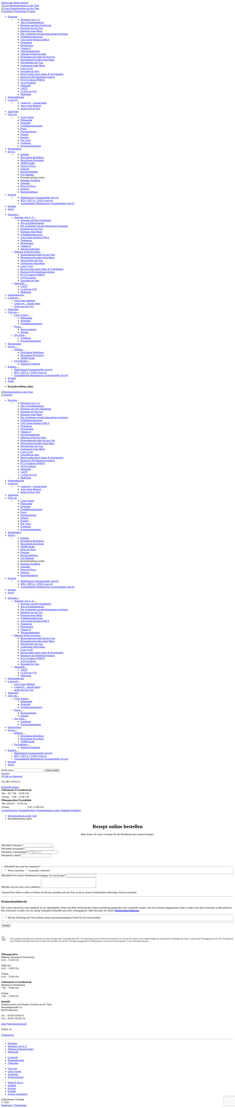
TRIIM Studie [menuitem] (27, 358)
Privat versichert (16, 870)
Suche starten (52, 770)
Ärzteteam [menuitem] (25, 338)
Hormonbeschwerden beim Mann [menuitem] (37, 257)
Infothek (24, 154)
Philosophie (26, 120)
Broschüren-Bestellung (32, 157)
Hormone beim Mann (31, 31)
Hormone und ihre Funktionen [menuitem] (35, 220)
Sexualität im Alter (29, 71)
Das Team (25, 140)
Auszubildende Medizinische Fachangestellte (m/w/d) (47, 203)
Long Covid (26, 68)
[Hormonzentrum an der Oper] (20, 5)
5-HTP (23, 88)
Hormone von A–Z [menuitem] (23, 217)
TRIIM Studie (27, 163)
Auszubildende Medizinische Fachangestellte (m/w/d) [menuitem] (41, 375)
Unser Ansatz (27, 117)
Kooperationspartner (30, 146)
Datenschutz (20, 1105)
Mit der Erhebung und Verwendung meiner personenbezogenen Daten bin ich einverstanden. (54, 917)
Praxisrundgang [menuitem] (28, 329)
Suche (11, 209)
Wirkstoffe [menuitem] (19, 283)
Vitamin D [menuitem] (25, 246)
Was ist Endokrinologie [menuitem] (32, 223)
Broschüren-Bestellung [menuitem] (32, 352)
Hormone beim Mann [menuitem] (31, 231)
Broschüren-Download (32, 160)
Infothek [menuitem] (18, 349)
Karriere (24, 137)
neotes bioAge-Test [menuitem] (24, 306)
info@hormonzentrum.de (14, 1023)
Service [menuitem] (11, 346)
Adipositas (13, 111)
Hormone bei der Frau (31, 28)
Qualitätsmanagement (31, 125)
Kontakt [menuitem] (12, 378)
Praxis (23, 128)
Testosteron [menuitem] (26, 240)
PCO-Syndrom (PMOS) (32, 79)
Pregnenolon (26, 45)
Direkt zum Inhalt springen (14, 2)
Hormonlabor (14, 148)
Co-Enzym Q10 (28, 91)
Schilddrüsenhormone (31, 36)
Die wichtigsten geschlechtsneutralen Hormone (44, 34)
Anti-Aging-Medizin (30, 105)
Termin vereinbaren (17, 1094)
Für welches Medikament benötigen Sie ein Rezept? (33, 875)
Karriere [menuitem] (12, 366)
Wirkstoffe (25, 85)
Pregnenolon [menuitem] (26, 243)
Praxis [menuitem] (17, 326)
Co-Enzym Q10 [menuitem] (28, 289)
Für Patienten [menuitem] (20, 361)
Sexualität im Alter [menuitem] (29, 280)
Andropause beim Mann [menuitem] (32, 263)
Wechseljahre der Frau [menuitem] (31, 260)
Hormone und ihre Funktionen (35, 25)
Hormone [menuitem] (12, 214)
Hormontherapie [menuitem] (16, 295)
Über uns (12, 114)
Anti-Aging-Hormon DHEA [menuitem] (34, 237)
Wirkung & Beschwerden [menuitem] (27, 251)
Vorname (12, 845)
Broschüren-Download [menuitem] (32, 355)
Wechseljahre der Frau (31, 62)
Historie (24, 134)
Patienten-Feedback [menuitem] (30, 363)
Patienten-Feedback (30, 180)
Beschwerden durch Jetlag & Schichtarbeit (41, 74)
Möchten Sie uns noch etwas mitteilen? (21, 887)
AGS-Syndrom (28, 82)
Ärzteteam (25, 143)
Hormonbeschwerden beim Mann (37, 59)
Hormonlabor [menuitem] (14, 343)
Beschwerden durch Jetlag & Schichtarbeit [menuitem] (41, 269)
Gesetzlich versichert (39, 870)
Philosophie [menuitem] (26, 318)
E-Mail (11, 855)
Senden (6, 925)
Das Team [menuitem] (19, 335)
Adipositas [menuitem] (13, 309)
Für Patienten (27, 174)
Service (11, 151)
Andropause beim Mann (32, 65)
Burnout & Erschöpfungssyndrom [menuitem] (37, 272)
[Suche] (31, 11)
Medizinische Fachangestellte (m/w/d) (39, 197)
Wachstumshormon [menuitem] (30, 249)
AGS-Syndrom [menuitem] (28, 277)
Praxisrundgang (28, 131)
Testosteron (26, 42)
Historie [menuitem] (24, 332)
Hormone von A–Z (30, 19)
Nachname (12, 848)
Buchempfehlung (29, 171)
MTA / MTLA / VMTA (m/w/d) (36, 200)
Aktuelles (25, 183)
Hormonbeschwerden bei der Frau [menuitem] (37, 254)
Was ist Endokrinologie (32, 22)
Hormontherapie (16, 97)
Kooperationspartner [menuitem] (30, 340)
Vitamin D (25, 48)
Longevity (13, 100)
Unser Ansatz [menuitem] (21, 315)
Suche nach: (7, 770)
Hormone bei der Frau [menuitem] (31, 229)
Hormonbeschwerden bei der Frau (37, 57)
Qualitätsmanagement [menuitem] (31, 323)
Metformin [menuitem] (25, 292)
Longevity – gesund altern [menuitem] (27, 303)
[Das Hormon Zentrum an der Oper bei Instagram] (7, 1035)
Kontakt (12, 206)
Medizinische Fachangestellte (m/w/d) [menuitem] (33, 369)
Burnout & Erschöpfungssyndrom (37, 77)
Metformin (25, 94)
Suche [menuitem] (11, 381)
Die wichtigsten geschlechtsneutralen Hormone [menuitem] (44, 226)
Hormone (12, 16)
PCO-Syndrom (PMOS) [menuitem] (32, 274)
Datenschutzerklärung (127, 910)
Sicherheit (25, 123)
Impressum (6, 1105)
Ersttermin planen (10, 787)
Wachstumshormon (30, 51)
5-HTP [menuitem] (23, 286)
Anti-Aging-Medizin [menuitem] (24, 300)
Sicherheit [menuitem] (25, 320)
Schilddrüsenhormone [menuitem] (31, 234)
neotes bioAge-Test (30, 108)
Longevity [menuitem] (13, 297)
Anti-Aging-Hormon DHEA (34, 39)
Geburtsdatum (14, 852)
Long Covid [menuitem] (26, 266)
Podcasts (24, 169)
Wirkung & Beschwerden (33, 54)
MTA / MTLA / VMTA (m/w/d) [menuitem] (30, 372)
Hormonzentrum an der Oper (22, 815)
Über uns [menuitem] (12, 312)
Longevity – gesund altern (33, 102)
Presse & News (28, 166)
